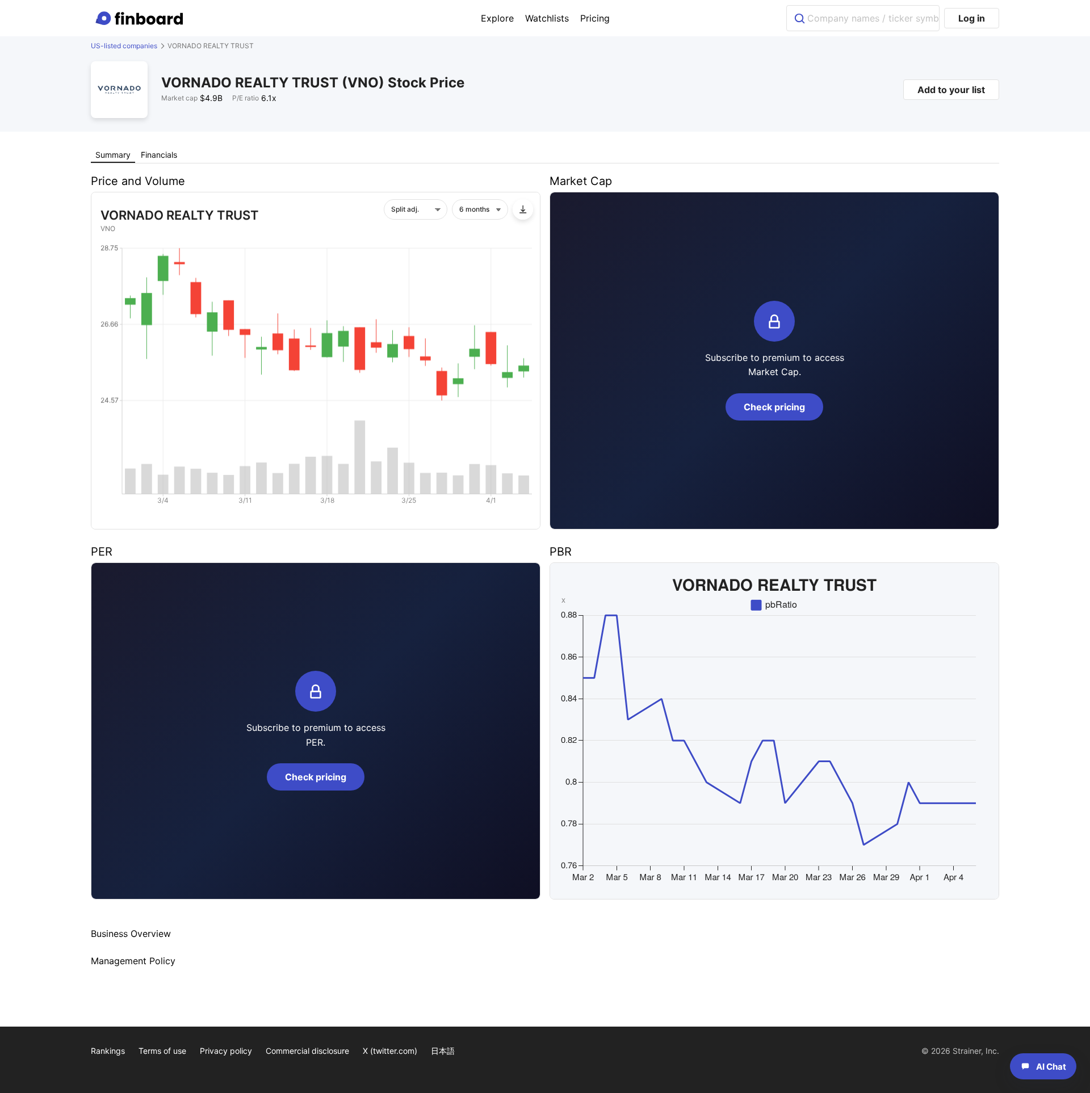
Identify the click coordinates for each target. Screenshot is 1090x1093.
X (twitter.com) (390, 1051)
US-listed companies (124, 45)
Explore (497, 18)
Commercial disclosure (307, 1051)
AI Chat (1051, 1066)
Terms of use (162, 1051)
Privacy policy (226, 1051)
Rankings (108, 1051)
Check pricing (774, 407)
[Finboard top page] (141, 18)
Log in (971, 18)
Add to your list (951, 89)
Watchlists (547, 18)
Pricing (595, 18)
